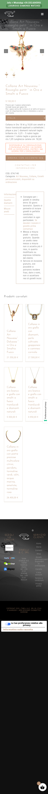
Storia (38, 547)
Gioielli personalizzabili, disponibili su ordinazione (25, 179)
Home (38, 543)
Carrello (38, 569)
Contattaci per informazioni (25, 166)
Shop (39, 554)
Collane (32, 176)
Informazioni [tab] (9, 194)
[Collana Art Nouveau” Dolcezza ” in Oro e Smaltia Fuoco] (13, 313)
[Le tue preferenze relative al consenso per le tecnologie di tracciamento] (45, 411)
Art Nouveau (22, 176)
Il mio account (38, 574)
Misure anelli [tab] (7, 210)
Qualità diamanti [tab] (8, 201)
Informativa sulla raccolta (18, 629)
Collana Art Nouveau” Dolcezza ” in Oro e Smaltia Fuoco (12, 341)
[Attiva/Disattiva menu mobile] (42, 14)
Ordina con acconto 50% (26, 158)
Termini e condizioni (39, 579)
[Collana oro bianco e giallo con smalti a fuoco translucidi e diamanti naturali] (13, 376)
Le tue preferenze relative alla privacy (26, 624)
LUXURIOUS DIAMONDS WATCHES (24, 6)
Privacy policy (39, 585)
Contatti (38, 550)
